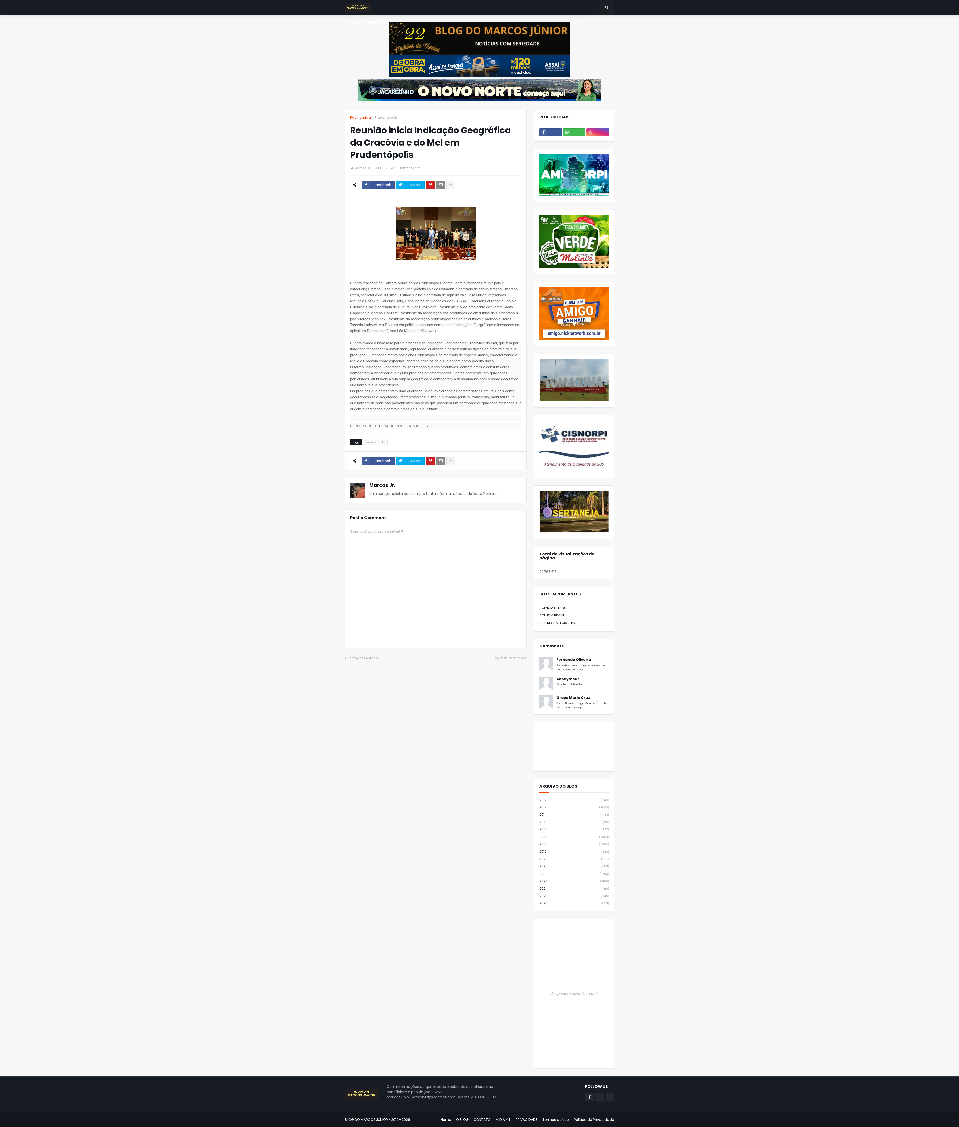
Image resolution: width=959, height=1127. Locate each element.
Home (446, 1119)
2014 (574, 814)
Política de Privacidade (594, 1119)
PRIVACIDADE (526, 1119)
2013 (574, 807)
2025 (574, 896)
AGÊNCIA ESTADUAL (554, 607)
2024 (574, 888)
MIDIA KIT (503, 1119)
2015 (574, 822)
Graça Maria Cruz (573, 697)
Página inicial (361, 117)
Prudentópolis (386, 117)
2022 (574, 873)
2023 (574, 881)
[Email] (440, 185)
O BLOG (462, 1119)
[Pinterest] (430, 185)
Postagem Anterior (363, 658)
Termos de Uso (555, 1119)
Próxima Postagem (508, 658)
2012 (574, 800)
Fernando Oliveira (573, 659)
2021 (574, 866)
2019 (574, 851)
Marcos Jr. (382, 485)
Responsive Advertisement (574, 993)
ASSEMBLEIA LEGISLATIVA (558, 622)
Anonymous (568, 679)
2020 (574, 859)
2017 (574, 836)
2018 (574, 844)
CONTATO (482, 1119)
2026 (574, 903)
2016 (574, 829)
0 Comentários (408, 168)
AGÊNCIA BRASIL (552, 615)
